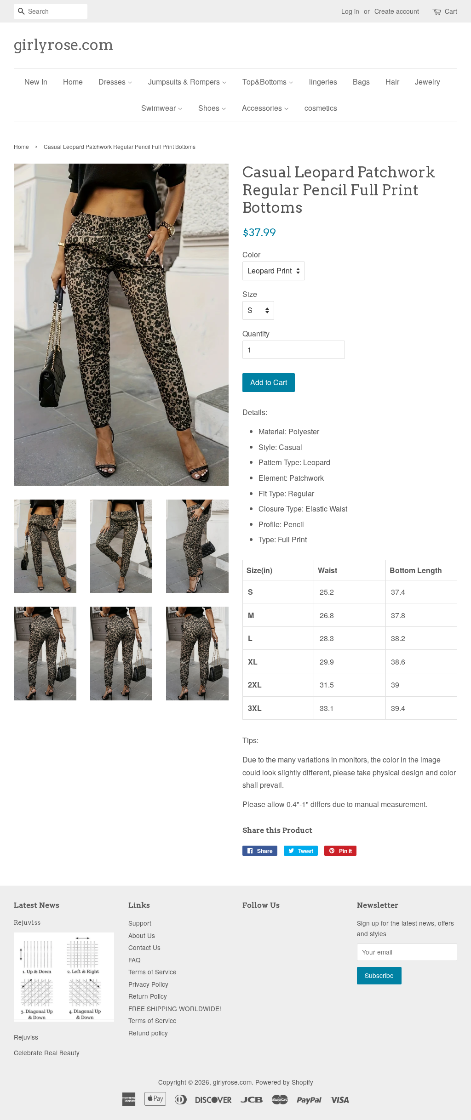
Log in (350, 11)
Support (139, 922)
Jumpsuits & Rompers (185, 81)
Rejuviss (27, 922)
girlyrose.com (64, 45)
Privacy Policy (148, 984)
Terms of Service (152, 971)
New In (35, 81)
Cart (451, 11)
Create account (396, 11)
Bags (361, 81)
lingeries (323, 81)
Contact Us (144, 947)
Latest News (36, 905)
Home (73, 81)
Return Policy (147, 996)
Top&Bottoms (265, 81)
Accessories (263, 107)
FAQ (134, 959)
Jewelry (427, 81)
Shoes (209, 107)
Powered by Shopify (284, 1081)
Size (249, 294)
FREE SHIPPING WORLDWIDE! (174, 1008)
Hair (392, 81)
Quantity (256, 333)
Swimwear (159, 107)
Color (251, 254)
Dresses (112, 81)
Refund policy (148, 1032)
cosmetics (320, 107)
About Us (141, 935)
